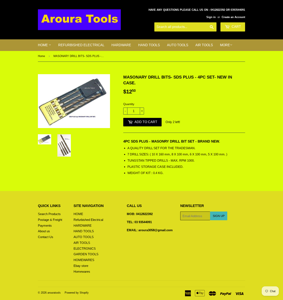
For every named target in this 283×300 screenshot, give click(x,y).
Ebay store (81, 265)
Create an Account (233, 17)
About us (44, 231)
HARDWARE (121, 45)
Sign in (211, 17)
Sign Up (219, 216)
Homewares (82, 271)
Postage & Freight (50, 219)
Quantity (128, 104)
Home (41, 56)
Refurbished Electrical (81, 45)
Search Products (49, 214)
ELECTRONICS (85, 248)
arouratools (54, 292)
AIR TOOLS (204, 45)
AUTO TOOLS (177, 45)
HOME (43, 45)
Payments (45, 225)
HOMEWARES (84, 260)
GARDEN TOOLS (86, 254)
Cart (236, 26)
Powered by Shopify (77, 292)
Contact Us (45, 237)
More (225, 45)
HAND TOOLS (149, 45)
